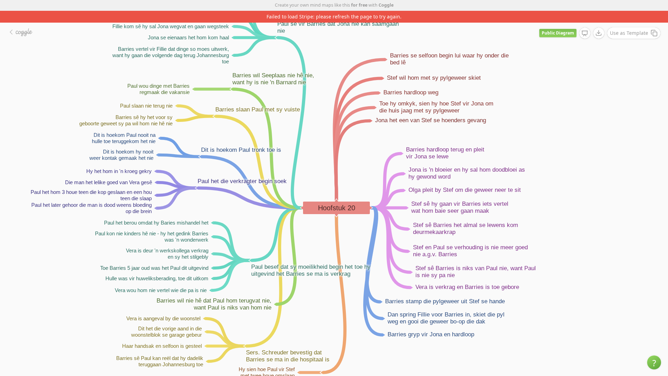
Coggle (386, 5)
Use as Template (629, 33)
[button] (654, 362)
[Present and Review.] (584, 33)
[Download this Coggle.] (598, 33)
